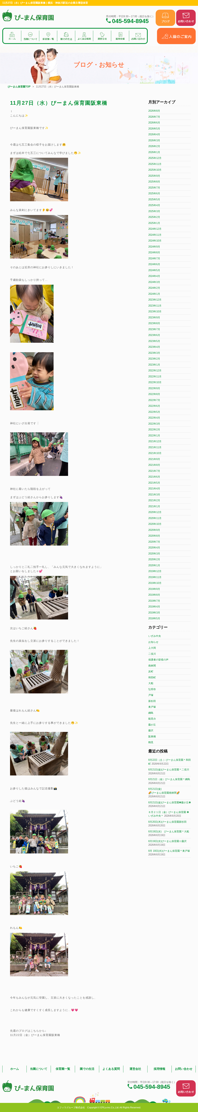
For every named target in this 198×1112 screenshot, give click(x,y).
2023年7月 (154, 329)
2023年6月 (154, 335)
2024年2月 (154, 287)
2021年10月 (154, 453)
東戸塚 (152, 706)
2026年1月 (154, 152)
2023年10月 (154, 311)
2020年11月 (154, 518)
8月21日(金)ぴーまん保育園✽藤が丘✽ (169, 802)
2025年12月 (154, 158)
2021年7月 (154, 470)
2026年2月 (154, 146)
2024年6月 (154, 264)
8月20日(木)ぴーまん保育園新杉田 (167, 821)
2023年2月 (154, 358)
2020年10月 (154, 524)
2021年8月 (154, 464)
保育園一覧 (63, 1068)
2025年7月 (154, 187)
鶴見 (150, 742)
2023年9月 (154, 317)
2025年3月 (154, 211)
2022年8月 (154, 394)
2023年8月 (154, 323)
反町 (150, 671)
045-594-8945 (130, 20)
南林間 (152, 665)
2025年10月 (154, 169)
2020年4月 (154, 547)
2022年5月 (154, 411)
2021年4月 (154, 488)
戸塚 (150, 695)
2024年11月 (154, 234)
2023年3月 (154, 352)
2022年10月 (154, 382)
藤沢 (150, 730)
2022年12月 (154, 370)
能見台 (152, 718)
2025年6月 (154, 193)
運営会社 (135, 1068)
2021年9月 (154, 459)
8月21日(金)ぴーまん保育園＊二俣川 (168, 769)
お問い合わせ (183, 1068)
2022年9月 (154, 388)
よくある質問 (111, 1068)
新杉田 (152, 701)
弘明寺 (152, 689)
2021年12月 (154, 441)
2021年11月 (154, 447)
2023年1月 (154, 364)
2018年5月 (154, 618)
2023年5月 (154, 341)
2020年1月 (154, 565)
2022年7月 (154, 400)
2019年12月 (154, 571)
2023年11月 (154, 305)
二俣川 (152, 653)
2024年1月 (154, 293)
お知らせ (153, 642)
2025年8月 (154, 181)
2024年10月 (154, 240)
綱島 (150, 712)
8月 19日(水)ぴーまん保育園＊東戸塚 (169, 850)
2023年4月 (154, 346)
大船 (150, 683)
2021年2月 (154, 500)
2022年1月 (154, 435)
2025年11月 (154, 164)
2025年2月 (154, 217)
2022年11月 (154, 376)
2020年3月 (154, 553)
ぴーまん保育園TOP (19, 86)
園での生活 (87, 1068)
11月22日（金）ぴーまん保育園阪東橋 (35, 1035)
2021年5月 (154, 482)
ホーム (14, 1068)
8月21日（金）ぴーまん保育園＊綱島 (169, 779)
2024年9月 (154, 246)
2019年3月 (154, 612)
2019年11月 (154, 577)
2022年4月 (154, 417)
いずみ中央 (154, 636)
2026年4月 (154, 134)
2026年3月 (154, 140)
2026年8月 (154, 110)
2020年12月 (154, 512)
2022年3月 (154, 423)
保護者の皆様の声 (158, 659)
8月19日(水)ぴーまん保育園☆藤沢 (167, 841)
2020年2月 (154, 559)
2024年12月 (154, 228)
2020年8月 (154, 535)
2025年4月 (154, 205)
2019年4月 (154, 606)
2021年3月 (154, 494)
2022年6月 (154, 405)
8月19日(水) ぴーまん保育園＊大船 (168, 831)
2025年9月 (154, 175)
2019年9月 (154, 589)
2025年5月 (154, 199)
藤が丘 (152, 724)
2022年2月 (154, 429)
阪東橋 (152, 736)
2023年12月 (154, 299)
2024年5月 (154, 270)
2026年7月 (154, 116)
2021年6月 (154, 476)
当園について (38, 1068)
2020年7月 (154, 541)
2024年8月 (154, 252)
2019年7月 (154, 600)
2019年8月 (154, 594)
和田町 (152, 677)
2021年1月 (154, 506)
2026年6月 (154, 122)
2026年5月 (154, 128)
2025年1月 (154, 223)
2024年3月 (154, 282)
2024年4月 (154, 276)
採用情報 (159, 1068)
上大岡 (152, 647)
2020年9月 (154, 530)
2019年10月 (154, 583)
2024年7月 (154, 258)
